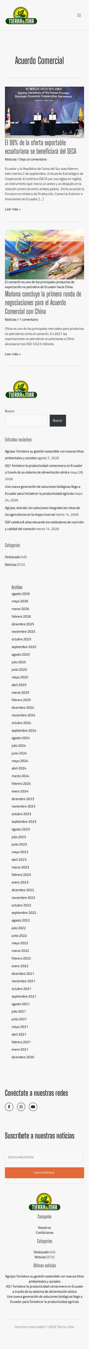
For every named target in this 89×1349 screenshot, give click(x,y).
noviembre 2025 (23, 631)
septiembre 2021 (24, 996)
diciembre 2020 (23, 1057)
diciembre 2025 (23, 624)
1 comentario (28, 319)
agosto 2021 (21, 1004)
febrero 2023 (21, 874)
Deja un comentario (33, 159)
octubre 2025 (21, 639)
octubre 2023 (21, 814)
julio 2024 (19, 745)
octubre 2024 (21, 723)
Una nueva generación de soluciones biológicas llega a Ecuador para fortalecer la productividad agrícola (42, 489)
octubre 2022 (21, 905)
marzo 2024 (20, 776)
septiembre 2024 (24, 730)
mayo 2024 (20, 761)
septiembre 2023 (24, 821)
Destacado (12, 557)
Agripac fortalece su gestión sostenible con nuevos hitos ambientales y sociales (44, 1279)
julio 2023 (19, 837)
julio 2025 (19, 662)
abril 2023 (19, 859)
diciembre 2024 (23, 707)
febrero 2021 (21, 1042)
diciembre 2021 (23, 973)
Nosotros (44, 1227)
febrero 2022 (21, 958)
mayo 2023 (20, 852)
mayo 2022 (20, 943)
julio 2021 (19, 1011)
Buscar (10, 411)
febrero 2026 (21, 616)
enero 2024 (20, 791)
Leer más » (13, 209)
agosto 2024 (21, 738)
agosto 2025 (21, 654)
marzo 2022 (20, 950)
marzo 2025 (20, 692)
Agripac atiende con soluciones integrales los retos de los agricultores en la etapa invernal (42, 511)
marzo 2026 (20, 609)
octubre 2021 (21, 988)
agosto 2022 (21, 920)
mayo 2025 (20, 677)
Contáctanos (44, 1232)
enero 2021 (20, 1049)
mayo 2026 (20, 601)
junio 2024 (19, 753)
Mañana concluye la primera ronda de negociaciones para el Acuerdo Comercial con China (43, 302)
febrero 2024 (21, 783)
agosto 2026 (21, 593)
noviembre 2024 (23, 715)
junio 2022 (19, 935)
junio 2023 (19, 844)
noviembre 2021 (23, 981)
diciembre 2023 (23, 799)
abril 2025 (19, 685)
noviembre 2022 (23, 897)
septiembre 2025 (24, 647)
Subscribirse (44, 1172)
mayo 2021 (20, 1026)
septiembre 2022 (24, 912)
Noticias (10, 159)
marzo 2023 (20, 867)
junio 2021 (19, 1019)
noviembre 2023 (23, 806)
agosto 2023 (21, 829)
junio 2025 (19, 669)
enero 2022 (20, 966)
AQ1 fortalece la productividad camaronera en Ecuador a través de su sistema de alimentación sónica (43, 468)
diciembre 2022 (23, 890)
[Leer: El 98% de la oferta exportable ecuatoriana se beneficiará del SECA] (44, 112)
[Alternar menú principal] (79, 15)
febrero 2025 (21, 700)
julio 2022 (19, 928)
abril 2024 (19, 768)
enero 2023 (20, 882)
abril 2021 (19, 1034)
